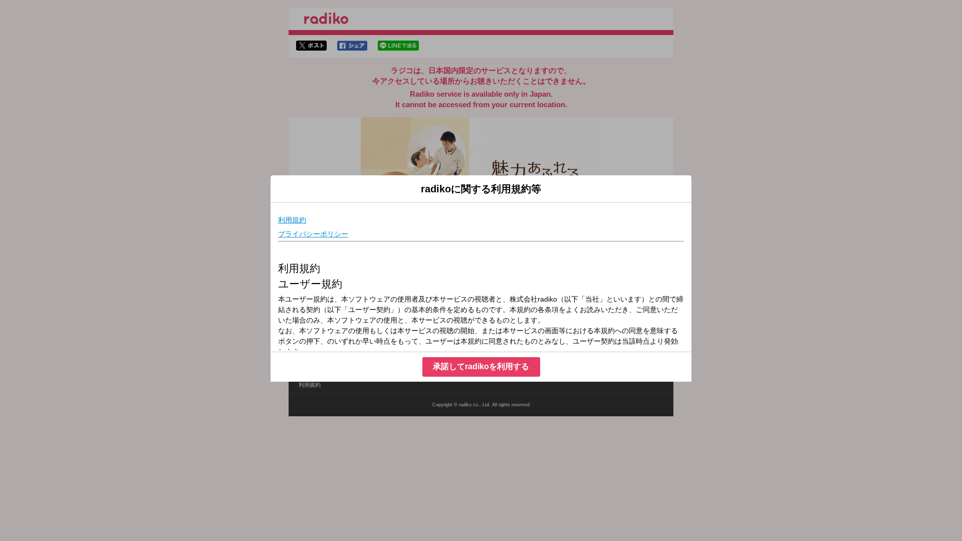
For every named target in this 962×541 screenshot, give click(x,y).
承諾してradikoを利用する (481, 366)
